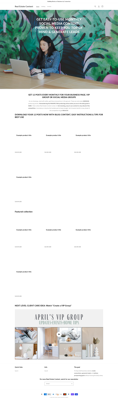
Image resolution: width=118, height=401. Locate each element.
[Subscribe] (71, 384)
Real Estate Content (56, 397)
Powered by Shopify (64, 397)
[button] (95, 6)
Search (16, 371)
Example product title (23, 135)
